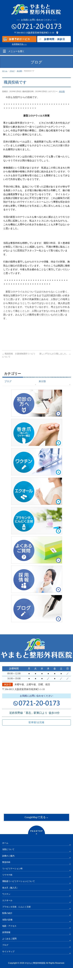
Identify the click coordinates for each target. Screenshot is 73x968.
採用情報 (6, 932)
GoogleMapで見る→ (36, 817)
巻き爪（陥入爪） (10, 888)
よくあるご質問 (9, 938)
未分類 (62, 91)
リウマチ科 (7, 875)
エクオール (7, 900)
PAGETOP (36, 831)
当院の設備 (7, 919)
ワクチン (6, 894)
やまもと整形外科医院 (35, 963)
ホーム (5, 843)
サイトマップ (8, 951)
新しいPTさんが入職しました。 (55, 353)
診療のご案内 (8, 856)
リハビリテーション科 (12, 868)
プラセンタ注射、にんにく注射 (16, 907)
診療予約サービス (19, 39)
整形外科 (6, 862)
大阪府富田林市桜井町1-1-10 (40, 32)
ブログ (8, 381)
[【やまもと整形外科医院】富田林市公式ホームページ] (36, 11)
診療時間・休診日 (54, 39)
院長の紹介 (7, 913)
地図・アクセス (9, 926)
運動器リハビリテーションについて (18, 881)
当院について (8, 849)
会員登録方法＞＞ (19, 44)
